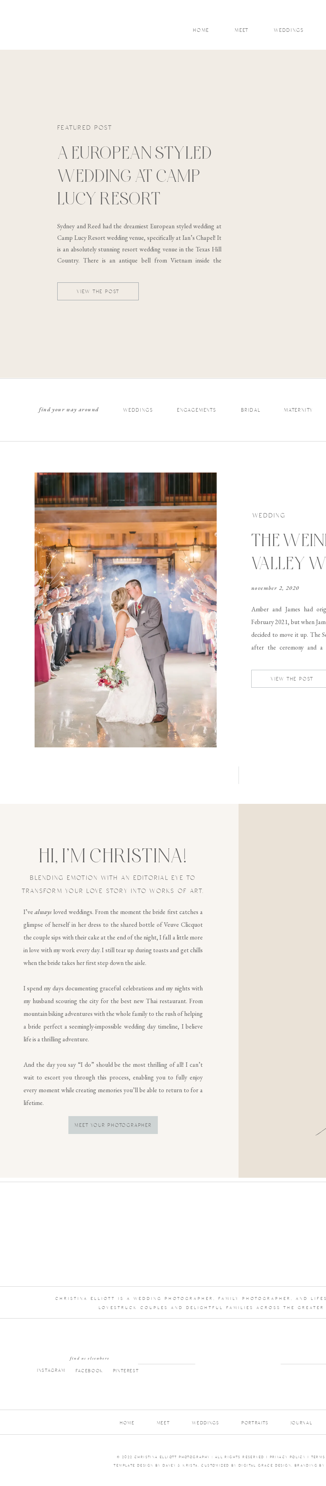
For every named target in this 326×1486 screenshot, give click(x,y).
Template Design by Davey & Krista (156, 1465)
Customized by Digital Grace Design (246, 1465)
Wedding (268, 515)
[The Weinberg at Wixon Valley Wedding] (126, 610)
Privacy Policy (288, 1457)
